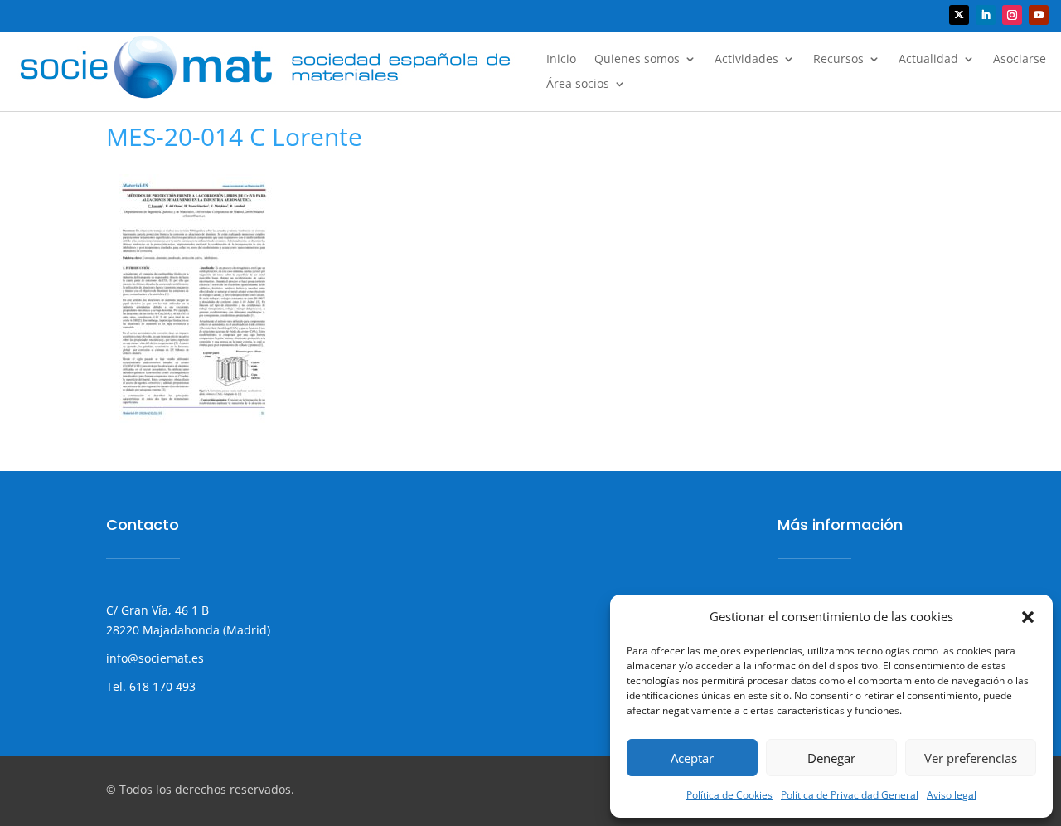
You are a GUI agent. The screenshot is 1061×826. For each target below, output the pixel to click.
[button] (1028, 617)
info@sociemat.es (155, 658)
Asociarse (1019, 59)
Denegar (831, 758)
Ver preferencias (970, 758)
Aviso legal (951, 795)
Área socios (577, 84)
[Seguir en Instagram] (1012, 15)
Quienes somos (637, 59)
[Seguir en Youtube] (1039, 15)
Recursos (838, 59)
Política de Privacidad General (849, 795)
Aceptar (692, 758)
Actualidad (928, 59)
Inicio (561, 59)
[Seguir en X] (959, 15)
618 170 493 (161, 686)
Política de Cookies (729, 795)
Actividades (746, 59)
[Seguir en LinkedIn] (986, 15)
